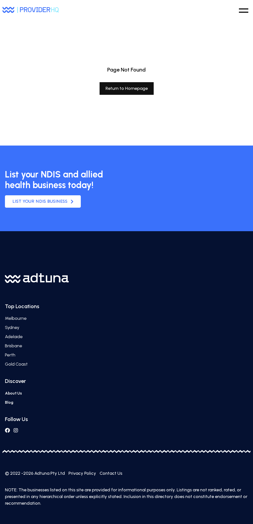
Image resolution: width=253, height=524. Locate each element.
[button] (243, 9)
